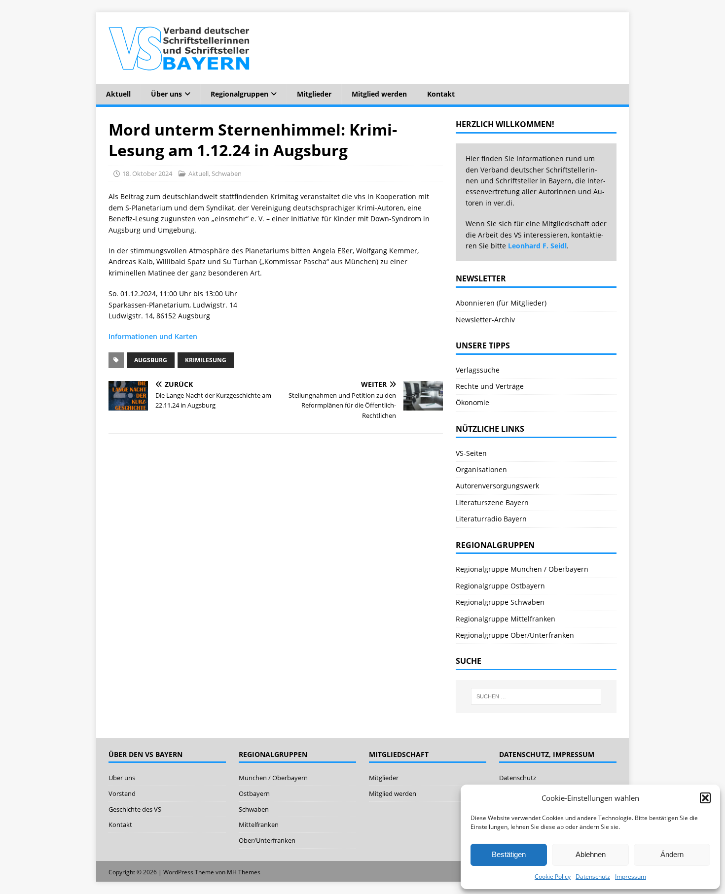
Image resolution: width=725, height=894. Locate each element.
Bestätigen (509, 854)
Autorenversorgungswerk (497, 485)
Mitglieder (314, 94)
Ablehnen (591, 854)
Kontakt (441, 94)
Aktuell (118, 94)
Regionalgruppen (239, 94)
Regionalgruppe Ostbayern (500, 585)
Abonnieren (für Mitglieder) (501, 303)
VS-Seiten (471, 453)
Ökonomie (472, 402)
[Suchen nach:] (536, 696)
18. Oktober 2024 (147, 173)
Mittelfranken (259, 824)
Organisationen (481, 469)
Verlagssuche (478, 370)
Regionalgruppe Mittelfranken (505, 618)
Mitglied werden (379, 94)
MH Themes (243, 872)
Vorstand (122, 793)
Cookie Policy (553, 876)
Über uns (166, 94)
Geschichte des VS (135, 809)
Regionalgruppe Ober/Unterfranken (515, 635)
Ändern (672, 854)
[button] (705, 798)
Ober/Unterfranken (267, 840)
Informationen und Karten (153, 336)
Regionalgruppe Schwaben (500, 602)
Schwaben (227, 173)
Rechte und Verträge (490, 386)
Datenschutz (593, 876)
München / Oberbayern (273, 777)
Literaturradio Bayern (491, 518)
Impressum (630, 876)
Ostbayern (254, 793)
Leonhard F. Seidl (537, 245)
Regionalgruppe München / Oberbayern (522, 569)
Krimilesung (205, 360)
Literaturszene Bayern (492, 502)
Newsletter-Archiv (485, 319)
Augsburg (150, 360)
